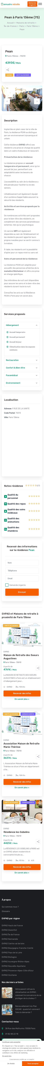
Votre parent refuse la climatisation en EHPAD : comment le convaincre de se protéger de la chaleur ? (28, 993)
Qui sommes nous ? (10, 907)
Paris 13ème (32, 26)
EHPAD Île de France (10, 934)
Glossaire (6, 911)
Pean (22, 29)
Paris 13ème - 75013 (15, 56)
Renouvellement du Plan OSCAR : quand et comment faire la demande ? (27, 1009)
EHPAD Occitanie (9, 975)
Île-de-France (10, 26)
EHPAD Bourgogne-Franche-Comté (17, 948)
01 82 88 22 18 (11, 1034)
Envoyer (22, 592)
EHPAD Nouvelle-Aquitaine (13, 966)
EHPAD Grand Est (9, 930)
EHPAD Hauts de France (12, 925)
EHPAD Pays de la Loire (12, 952)
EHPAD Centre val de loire (13, 943)
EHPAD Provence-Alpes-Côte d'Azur (18, 970)
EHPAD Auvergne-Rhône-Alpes (15, 961)
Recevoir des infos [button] (22, 693)
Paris (21, 26)
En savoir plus (21, 699)
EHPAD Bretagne (9, 957)
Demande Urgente (17, 585)
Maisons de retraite (25, 23)
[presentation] (7, 101)
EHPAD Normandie (10, 939)
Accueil (10, 23)
